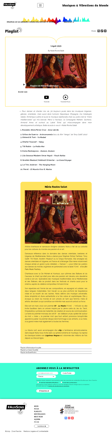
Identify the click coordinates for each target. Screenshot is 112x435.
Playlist (11, 31)
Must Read (38, 417)
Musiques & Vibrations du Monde (85, 5)
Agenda (37, 419)
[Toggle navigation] (40, 5)
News (36, 406)
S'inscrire (43, 391)
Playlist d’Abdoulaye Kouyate (30, 347)
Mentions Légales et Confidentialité (36, 431)
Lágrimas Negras (52, 335)
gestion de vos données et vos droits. (58, 386)
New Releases (39, 414)
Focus (36, 409)
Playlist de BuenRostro (28, 352)
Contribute (41, 426)
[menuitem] (35, 422)
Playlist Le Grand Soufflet (29, 350)
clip (60, 330)
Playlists (38, 411)
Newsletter (68, 22)
